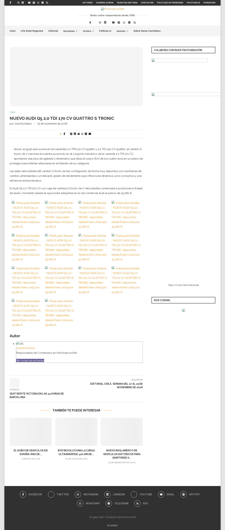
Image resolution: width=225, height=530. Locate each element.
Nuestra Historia (127, 3)
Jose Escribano (23, 123)
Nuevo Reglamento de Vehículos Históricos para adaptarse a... (121, 454)
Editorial (53, 31)
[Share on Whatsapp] (82, 133)
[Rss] (47, 3)
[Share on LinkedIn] (75, 133)
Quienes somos (105, 3)
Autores (88, 3)
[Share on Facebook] (64, 133)
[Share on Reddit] (78, 133)
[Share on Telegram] (86, 133)
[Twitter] (14, 3)
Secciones (69, 31)
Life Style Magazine (32, 31)
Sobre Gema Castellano (147, 31)
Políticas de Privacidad (170, 3)
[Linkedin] (23, 3)
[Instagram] (18, 3)
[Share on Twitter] (68, 133)
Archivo (87, 31)
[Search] (213, 31)
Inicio (12, 31)
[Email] (29, 3)
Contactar (147, 3)
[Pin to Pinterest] (71, 133)
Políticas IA (193, 3)
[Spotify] (34, 3)
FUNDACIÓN (209, 3)
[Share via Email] (90, 133)
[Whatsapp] (38, 3)
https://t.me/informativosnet (183, 285)
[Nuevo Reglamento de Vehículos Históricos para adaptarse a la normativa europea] (122, 432)
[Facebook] (10, 3)
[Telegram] (42, 3)
